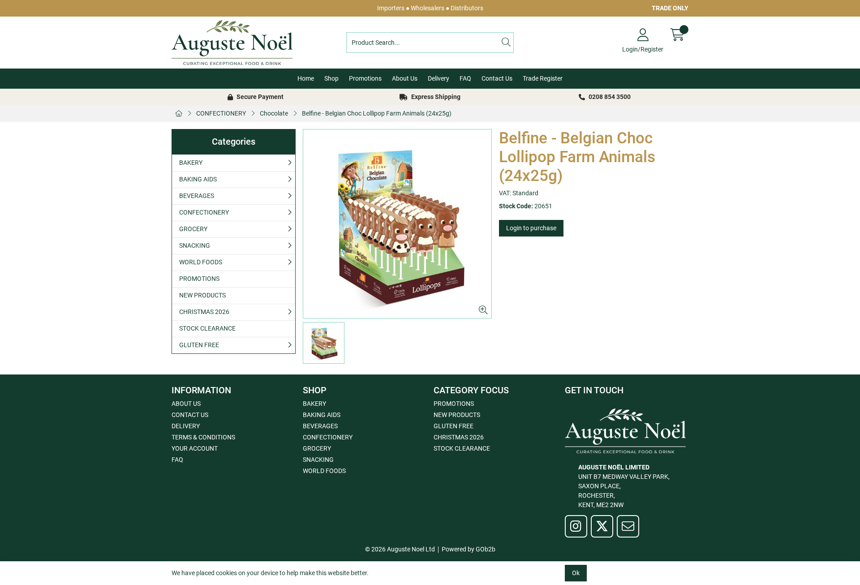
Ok (576, 572)
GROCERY (193, 228)
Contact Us (497, 78)
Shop (331, 78)
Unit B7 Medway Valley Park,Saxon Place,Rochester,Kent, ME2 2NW (624, 486)
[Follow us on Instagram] (576, 526)
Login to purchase (531, 228)
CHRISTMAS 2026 (204, 311)
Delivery (438, 78)
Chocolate (274, 113)
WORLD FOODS (200, 262)
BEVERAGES (196, 195)
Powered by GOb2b (468, 549)
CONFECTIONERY (221, 113)
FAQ (465, 78)
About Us (404, 78)
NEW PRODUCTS (202, 295)
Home (305, 78)
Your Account (195, 448)
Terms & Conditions (203, 437)
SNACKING (194, 245)
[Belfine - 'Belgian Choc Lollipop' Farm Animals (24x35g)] (397, 223)
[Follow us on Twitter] (602, 526)
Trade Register (543, 78)
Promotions (365, 78)
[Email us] (628, 526)
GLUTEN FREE (199, 344)
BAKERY (190, 162)
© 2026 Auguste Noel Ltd (400, 549)
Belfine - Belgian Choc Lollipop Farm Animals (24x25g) (377, 113)
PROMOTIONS (199, 278)
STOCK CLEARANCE (207, 328)
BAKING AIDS (198, 179)
